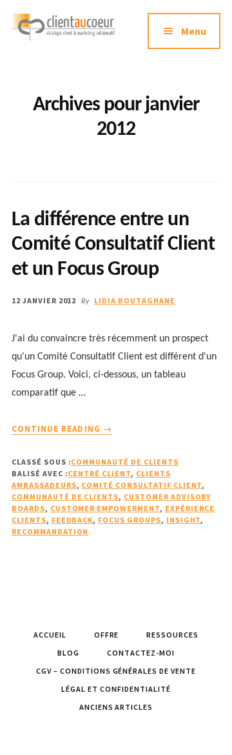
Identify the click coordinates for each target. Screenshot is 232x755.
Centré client (99, 473)
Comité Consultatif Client (141, 485)
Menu (193, 31)
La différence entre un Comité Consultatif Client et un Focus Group (113, 245)
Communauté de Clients (124, 462)
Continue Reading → (62, 429)
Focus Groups (129, 520)
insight (183, 520)
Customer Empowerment (105, 508)
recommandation (50, 531)
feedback (72, 520)
